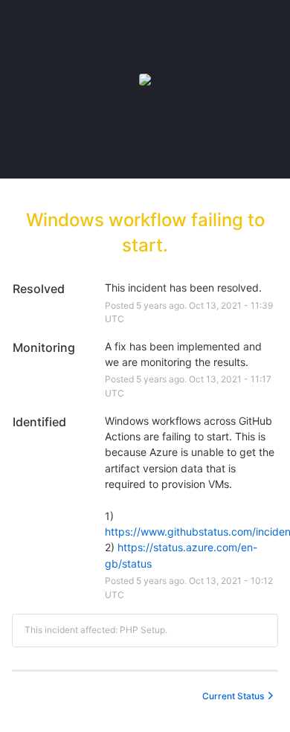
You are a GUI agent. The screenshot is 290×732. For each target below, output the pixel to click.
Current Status (233, 696)
